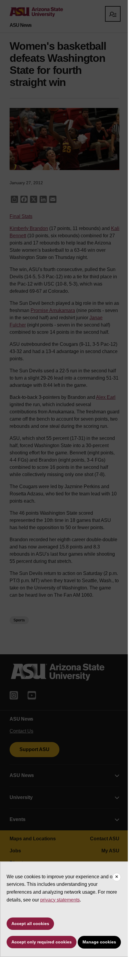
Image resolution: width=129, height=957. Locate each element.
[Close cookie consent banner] (116, 877)
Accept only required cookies (41, 942)
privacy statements (60, 899)
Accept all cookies (30, 923)
